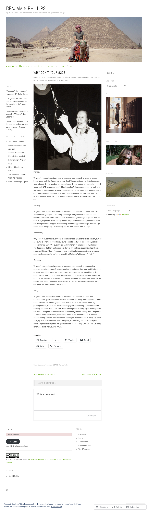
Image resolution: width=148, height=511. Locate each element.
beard (40, 365)
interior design (39, 80)
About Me (38, 66)
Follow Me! (13, 441)
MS (71, 66)
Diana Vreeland (82, 77)
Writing (51, 66)
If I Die (61, 66)
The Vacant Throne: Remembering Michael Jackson (17, 145)
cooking (73, 77)
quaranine (64, 365)
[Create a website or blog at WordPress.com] (7, 490)
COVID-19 (56, 365)
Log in (80, 438)
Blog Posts (24, 66)
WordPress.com (84, 449)
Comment (91, 415)
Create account (84, 434)
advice (67, 77)
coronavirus (47, 365)
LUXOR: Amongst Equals (18, 181)
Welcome (10, 66)
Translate (125, 214)
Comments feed (84, 445)
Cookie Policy (56, 506)
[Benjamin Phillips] (74, 40)
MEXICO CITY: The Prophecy (45, 374)
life (46, 80)
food (91, 77)
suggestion (52, 80)
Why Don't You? (62, 80)
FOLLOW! (9, 429)
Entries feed (83, 441)
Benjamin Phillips (26, 8)
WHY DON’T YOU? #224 (91, 374)
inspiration (97, 77)
